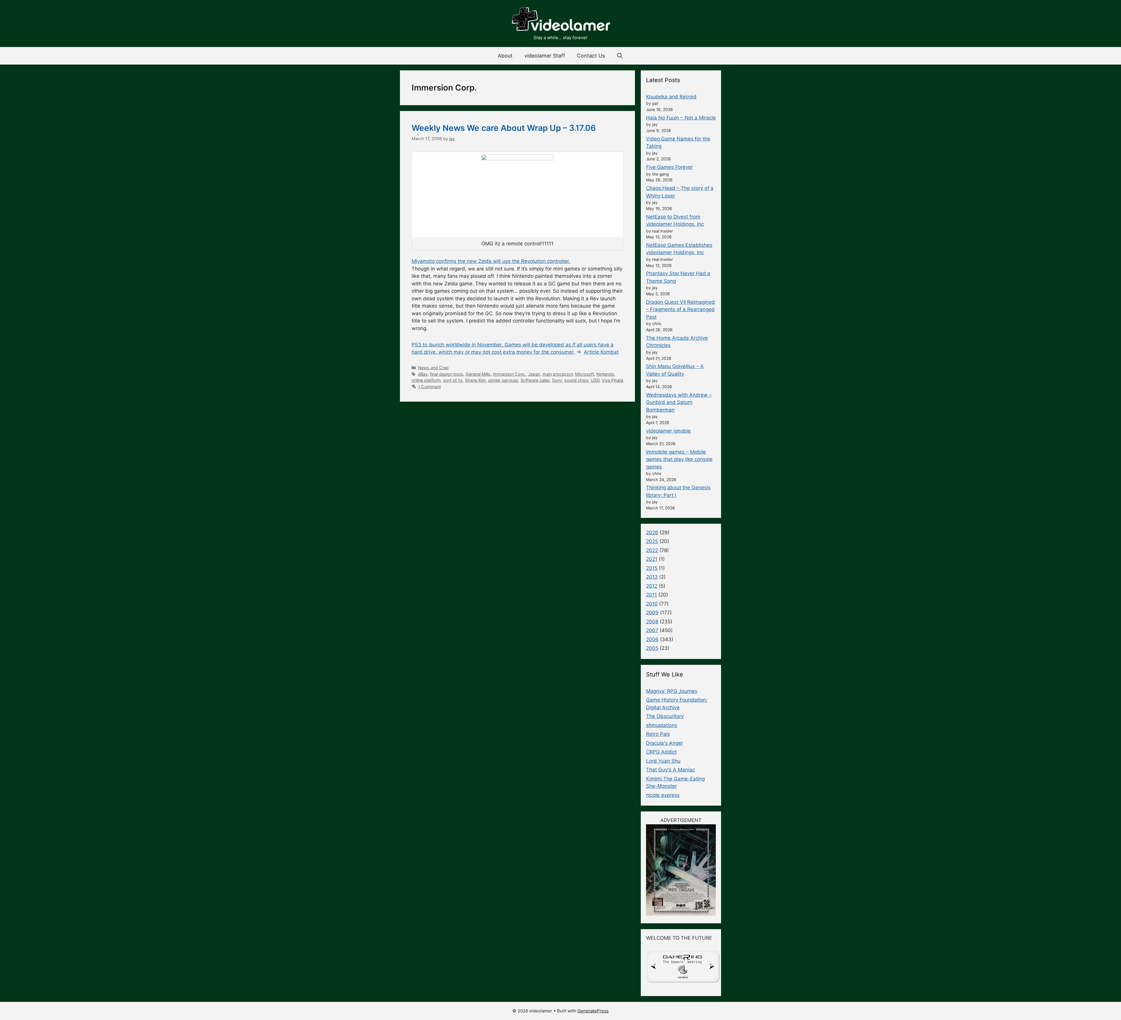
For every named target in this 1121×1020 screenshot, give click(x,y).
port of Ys (453, 380)
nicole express (663, 795)
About (505, 56)
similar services (503, 380)
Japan (534, 374)
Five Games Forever (669, 167)
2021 (651, 559)
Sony (557, 380)
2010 (652, 604)
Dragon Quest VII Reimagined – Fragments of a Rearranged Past (680, 309)
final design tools (446, 374)
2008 (652, 622)
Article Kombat (601, 352)
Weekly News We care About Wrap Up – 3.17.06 (504, 128)
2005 (652, 648)
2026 (652, 532)
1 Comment (429, 386)
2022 (652, 550)
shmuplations (661, 725)
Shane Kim (475, 380)
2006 (652, 639)
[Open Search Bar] (620, 56)
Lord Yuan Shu (663, 761)
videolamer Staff (544, 56)
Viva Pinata (612, 380)
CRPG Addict (661, 752)
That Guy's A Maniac (670, 770)
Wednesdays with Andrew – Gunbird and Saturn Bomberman (679, 402)
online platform (426, 380)
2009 (652, 612)
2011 (651, 595)
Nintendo (605, 374)
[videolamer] (560, 20)
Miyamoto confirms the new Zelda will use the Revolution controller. (491, 261)
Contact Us (591, 56)
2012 (651, 586)
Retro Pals (658, 734)
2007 (652, 630)
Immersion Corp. (509, 374)
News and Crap (433, 367)
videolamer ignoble (668, 431)
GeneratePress (593, 1011)
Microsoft (584, 374)
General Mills (478, 374)
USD (595, 380)
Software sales (535, 380)
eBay (423, 374)
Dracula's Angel (664, 743)
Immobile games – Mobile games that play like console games (679, 459)
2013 (652, 577)
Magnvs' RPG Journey (671, 691)
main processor (557, 374)
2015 (651, 568)
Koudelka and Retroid (671, 97)
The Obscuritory (665, 716)
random (682, 977)
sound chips (576, 380)
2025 (652, 541)
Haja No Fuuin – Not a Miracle (681, 118)
